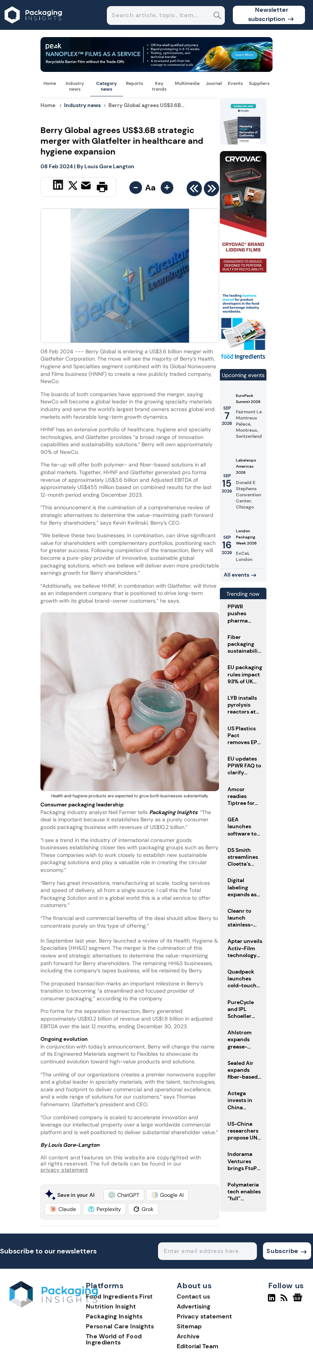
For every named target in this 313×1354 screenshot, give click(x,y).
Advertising (193, 1306)
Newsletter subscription (268, 14)
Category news (106, 86)
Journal (214, 83)
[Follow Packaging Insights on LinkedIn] (271, 1301)
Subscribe (282, 1251)
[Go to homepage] (54, 1305)
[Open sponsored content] (156, 69)
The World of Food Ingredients (114, 1339)
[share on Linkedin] (59, 186)
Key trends (159, 86)
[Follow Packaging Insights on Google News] (298, 1301)
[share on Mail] (86, 186)
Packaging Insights (114, 1316)
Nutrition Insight (111, 1306)
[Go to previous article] (194, 190)
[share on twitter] (72, 186)
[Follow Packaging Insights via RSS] (285, 1301)
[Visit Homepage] (33, 27)
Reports (134, 83)
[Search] (217, 16)
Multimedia (187, 83)
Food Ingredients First (119, 1296)
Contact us (193, 1296)
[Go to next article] (211, 190)
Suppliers (259, 83)
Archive (188, 1336)
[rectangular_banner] (243, 359)
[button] (123, 1195)
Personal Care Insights (120, 1326)
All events (236, 575)
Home (50, 83)
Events (235, 83)
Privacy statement (204, 1316)
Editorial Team (197, 1346)
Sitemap (189, 1326)
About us (194, 1286)
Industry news (75, 86)
